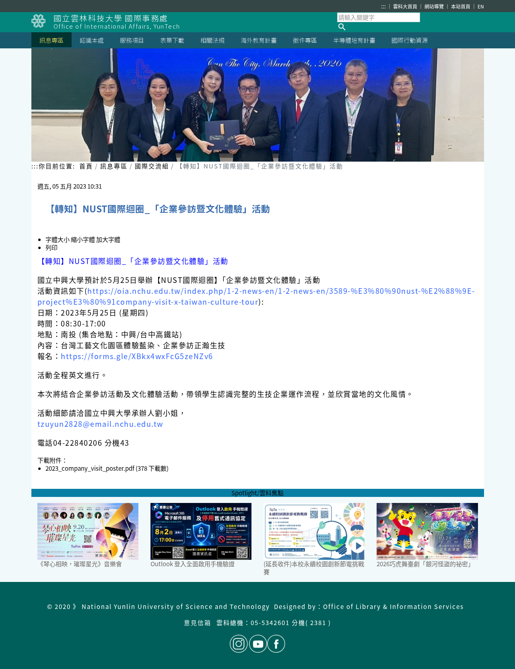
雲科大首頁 (405, 6)
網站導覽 (434, 6)
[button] (410, 27)
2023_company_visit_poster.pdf (89, 468)
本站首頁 (461, 6)
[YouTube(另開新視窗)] (258, 644)
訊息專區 (114, 166)
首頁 (86, 166)
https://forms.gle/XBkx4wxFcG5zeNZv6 (137, 356)
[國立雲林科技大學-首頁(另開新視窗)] (42, 21)
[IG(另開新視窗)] (239, 644)
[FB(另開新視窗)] (276, 644)
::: (383, 6)
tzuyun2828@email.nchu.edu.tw (100, 423)
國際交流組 (152, 166)
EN (481, 6)
